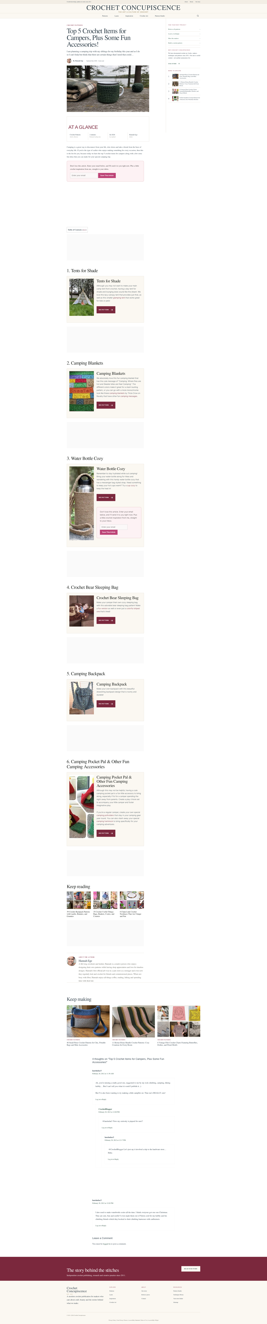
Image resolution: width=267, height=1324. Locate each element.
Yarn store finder (178, 1298)
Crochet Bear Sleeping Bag (118, 597)
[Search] (197, 15)
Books (191, 2)
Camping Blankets (111, 373)
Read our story (190, 1269)
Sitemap (175, 1302)
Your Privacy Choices (122, 1320)
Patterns (105, 16)
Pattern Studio (160, 16)
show (84, 230)
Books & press (145, 1295)
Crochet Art (144, 16)
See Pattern (104, 310)
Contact (143, 1298)
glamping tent (119, 298)
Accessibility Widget (153, 1320)
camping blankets (117, 393)
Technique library (178, 1295)
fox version (103, 608)
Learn (117, 16)
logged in (107, 1243)
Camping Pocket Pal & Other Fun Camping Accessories (114, 781)
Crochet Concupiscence (133, 8)
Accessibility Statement (134, 1320)
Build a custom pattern (184, 43)
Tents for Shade (108, 280)
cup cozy (131, 485)
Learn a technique (184, 34)
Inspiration (129, 16)
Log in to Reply (101, 1099)
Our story (197, 2)
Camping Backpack (112, 684)
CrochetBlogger (105, 1109)
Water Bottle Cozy (111, 468)
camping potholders (105, 815)
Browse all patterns (184, 29)
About (186, 2)
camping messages (129, 396)
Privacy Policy (112, 1320)
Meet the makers (184, 38)
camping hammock (105, 821)
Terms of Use (144, 1320)
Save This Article (107, 175)
